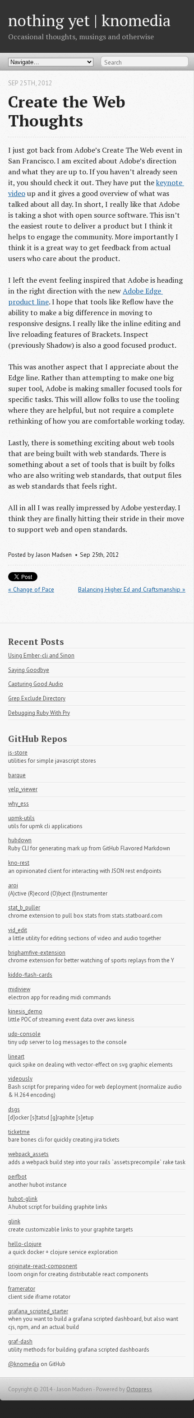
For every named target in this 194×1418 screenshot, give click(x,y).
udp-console (24, 1034)
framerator (21, 1288)
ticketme (19, 1132)
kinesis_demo (25, 1011)
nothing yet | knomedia (89, 20)
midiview (19, 989)
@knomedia (23, 1364)
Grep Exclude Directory (36, 698)
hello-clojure (25, 1244)
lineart (16, 1056)
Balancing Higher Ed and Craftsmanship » (131, 589)
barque (17, 775)
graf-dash (20, 1341)
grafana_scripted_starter (38, 1311)
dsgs (14, 1109)
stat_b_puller (24, 907)
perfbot (17, 1176)
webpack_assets (28, 1154)
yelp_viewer (22, 789)
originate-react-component (42, 1266)
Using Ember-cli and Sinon (41, 655)
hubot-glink (22, 1199)
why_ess (18, 803)
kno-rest (18, 863)
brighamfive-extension (36, 952)
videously (20, 1078)
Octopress (139, 1389)
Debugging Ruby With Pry (39, 713)
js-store (18, 752)
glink (14, 1221)
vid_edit (17, 930)
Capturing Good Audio (35, 684)
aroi (13, 885)
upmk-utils (21, 818)
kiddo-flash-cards (30, 975)
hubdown (20, 840)
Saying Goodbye (28, 670)
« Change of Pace (31, 589)
